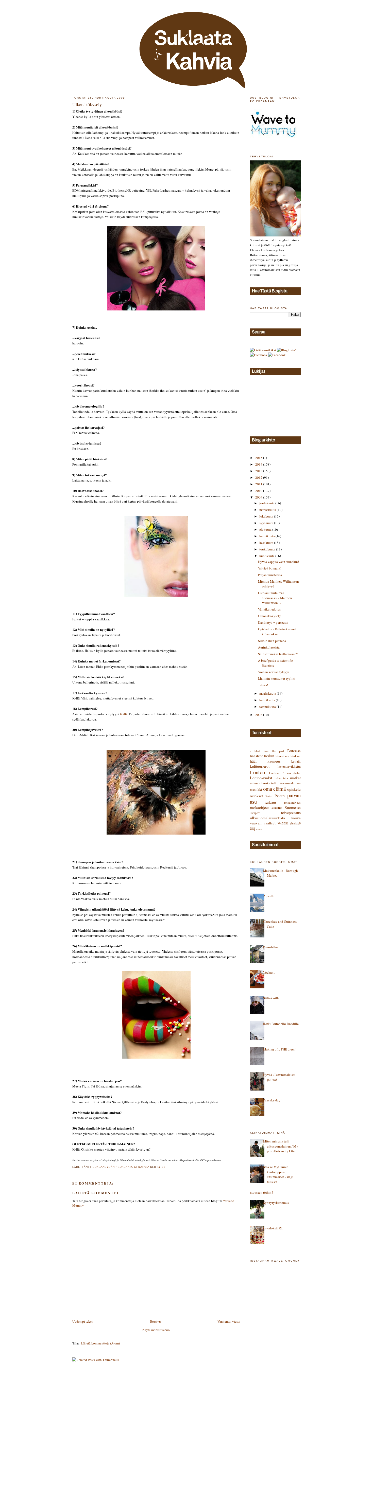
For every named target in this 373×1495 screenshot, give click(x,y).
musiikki (256, 789)
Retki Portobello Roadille (281, 1023)
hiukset (296, 756)
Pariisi (268, 796)
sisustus (277, 807)
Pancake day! (272, 1100)
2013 (259, 471)
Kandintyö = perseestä (273, 622)
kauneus (274, 761)
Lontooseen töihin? (259, 1192)
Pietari (280, 795)
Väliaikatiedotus (269, 609)
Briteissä (294, 750)
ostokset (256, 795)
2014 (259, 464)
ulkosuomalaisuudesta (267, 817)
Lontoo (257, 772)
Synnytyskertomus (276, 1202)
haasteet (256, 755)
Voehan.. (269, 972)
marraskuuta (268, 509)
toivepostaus (291, 812)
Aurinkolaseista (269, 647)
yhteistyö (295, 823)
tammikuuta (268, 706)
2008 (259, 714)
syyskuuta (266, 523)
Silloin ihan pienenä (272, 640)
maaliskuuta (268, 693)
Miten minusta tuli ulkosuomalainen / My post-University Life (280, 1146)
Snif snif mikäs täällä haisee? (278, 654)
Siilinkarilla (271, 998)
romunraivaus (292, 802)
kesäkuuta (266, 542)
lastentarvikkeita (289, 766)
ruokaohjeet (259, 807)
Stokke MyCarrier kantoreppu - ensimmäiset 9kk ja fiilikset (278, 1174)
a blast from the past (267, 751)
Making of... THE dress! (279, 1049)
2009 (259, 497)
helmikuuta (267, 700)
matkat (295, 777)
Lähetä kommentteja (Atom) (100, 1343)
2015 (259, 457)
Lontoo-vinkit (261, 777)
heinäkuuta (267, 536)
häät (253, 761)
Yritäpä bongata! (269, 568)
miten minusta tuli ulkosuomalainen (275, 783)
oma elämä (274, 788)
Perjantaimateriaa (270, 575)
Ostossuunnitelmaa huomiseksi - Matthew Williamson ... (275, 597)
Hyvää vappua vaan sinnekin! (278, 561)
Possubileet (271, 947)
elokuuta (265, 529)
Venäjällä (283, 823)
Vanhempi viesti (228, 1321)
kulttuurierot (259, 766)
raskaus (271, 802)
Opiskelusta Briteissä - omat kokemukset (277, 631)
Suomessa (293, 807)
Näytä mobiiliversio (156, 1329)
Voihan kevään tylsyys (273, 672)
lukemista (281, 778)
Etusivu (155, 1321)
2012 (259, 477)
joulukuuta (267, 503)
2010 (259, 490)
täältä (124, 714)
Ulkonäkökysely (269, 616)
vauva (296, 817)
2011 (259, 484)
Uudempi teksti (82, 1321)
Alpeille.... (270, 896)
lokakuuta (266, 516)
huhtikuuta (267, 555)
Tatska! (263, 685)
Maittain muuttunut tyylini (276, 678)
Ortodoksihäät (273, 1228)
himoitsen (282, 756)
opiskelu (294, 789)
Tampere (255, 813)
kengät (296, 761)
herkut (269, 755)
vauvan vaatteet (263, 822)
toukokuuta (267, 549)
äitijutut (256, 828)
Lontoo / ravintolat (285, 773)
